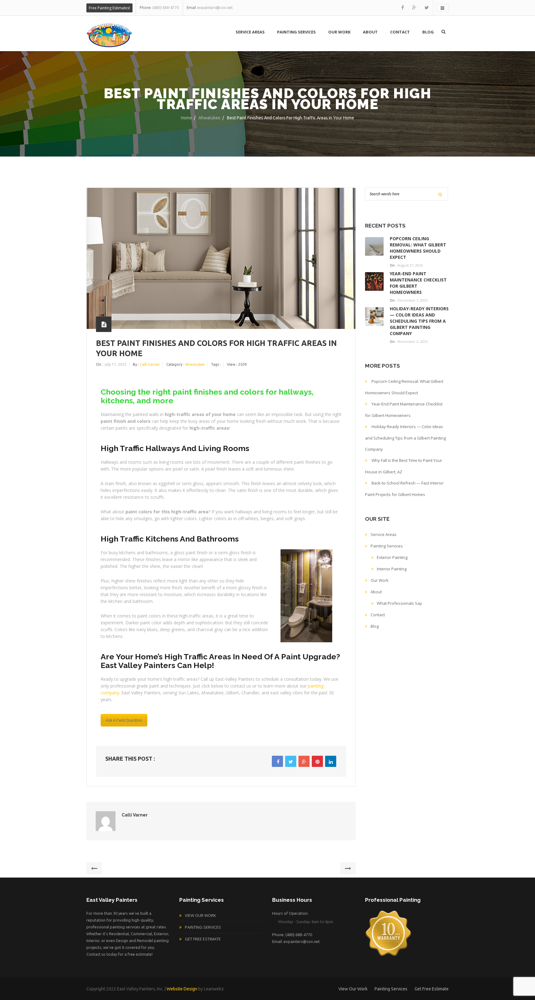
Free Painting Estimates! (109, 8)
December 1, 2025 (413, 300)
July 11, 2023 (115, 364)
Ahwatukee (209, 117)
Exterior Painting (392, 557)
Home (186, 117)
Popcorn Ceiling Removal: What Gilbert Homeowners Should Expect (418, 248)
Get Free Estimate (203, 939)
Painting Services (296, 32)
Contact (400, 32)
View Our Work (200, 915)
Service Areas (250, 32)
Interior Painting (392, 569)
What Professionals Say (399, 603)
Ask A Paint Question (124, 720)
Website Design (182, 988)
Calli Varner (150, 364)
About (370, 32)
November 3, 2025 (413, 341)
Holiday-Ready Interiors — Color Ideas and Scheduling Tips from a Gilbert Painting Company (419, 321)
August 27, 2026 (410, 265)
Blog (428, 32)
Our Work (339, 32)
